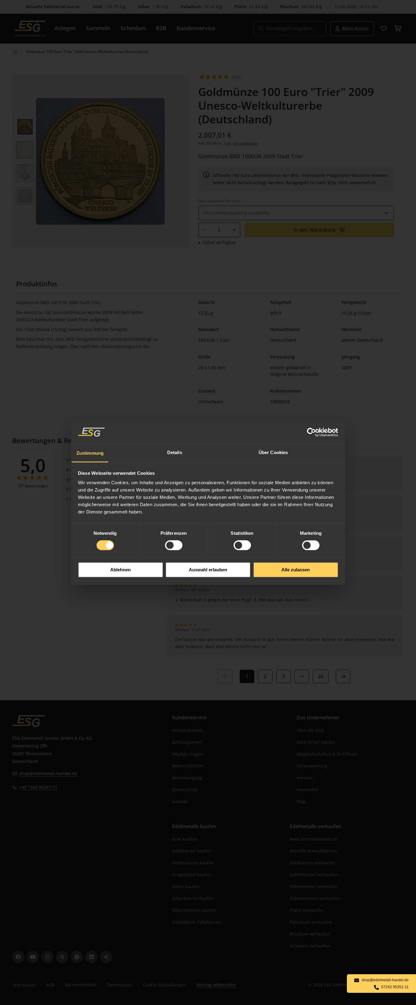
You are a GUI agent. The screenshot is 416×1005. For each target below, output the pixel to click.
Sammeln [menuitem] (98, 28)
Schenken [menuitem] (133, 28)
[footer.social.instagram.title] (47, 957)
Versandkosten (245, 143)
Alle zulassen (295, 569)
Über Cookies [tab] (273, 452)
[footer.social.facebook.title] (18, 957)
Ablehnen (120, 569)
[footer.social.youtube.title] (33, 957)
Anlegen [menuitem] (65, 28)
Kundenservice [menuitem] (196, 28)
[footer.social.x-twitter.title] (62, 957)
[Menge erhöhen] (234, 230)
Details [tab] (174, 452)
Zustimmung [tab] (90, 453)
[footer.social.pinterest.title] (77, 957)
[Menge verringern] (204, 230)
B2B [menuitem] (161, 28)
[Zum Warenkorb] (398, 29)
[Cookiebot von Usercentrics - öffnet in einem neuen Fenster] (311, 432)
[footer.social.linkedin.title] (91, 957)
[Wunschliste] (384, 29)
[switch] (173, 545)
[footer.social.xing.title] (106, 957)
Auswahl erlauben (208, 569)
